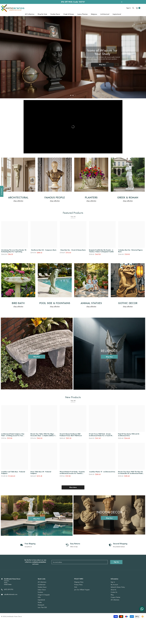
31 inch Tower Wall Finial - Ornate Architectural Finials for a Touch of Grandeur (100, 435)
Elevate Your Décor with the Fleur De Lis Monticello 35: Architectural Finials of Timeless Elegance (130, 472)
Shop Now (102, 65)
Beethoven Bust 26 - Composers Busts (43, 250)
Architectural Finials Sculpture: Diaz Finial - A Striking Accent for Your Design (12, 435)
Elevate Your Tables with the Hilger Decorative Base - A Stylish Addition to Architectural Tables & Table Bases (43, 435)
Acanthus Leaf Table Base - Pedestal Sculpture (13, 472)
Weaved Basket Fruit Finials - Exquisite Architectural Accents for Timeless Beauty (72, 472)
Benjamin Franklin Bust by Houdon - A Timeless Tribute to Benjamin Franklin (101, 251)
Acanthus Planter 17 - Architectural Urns (102, 472)
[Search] (133, 8)
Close (121, 2)
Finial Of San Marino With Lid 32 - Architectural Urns (129, 435)
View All (73, 217)
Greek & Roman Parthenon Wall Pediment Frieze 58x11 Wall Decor (71, 435)
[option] (73, 57)
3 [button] (75, 95)
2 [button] (73, 95)
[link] (18, 175)
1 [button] (70, 95)
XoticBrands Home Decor (14, 616)
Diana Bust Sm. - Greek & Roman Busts (73, 250)
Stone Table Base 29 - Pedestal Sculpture (41, 472)
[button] (9, 57)
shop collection (18, 201)
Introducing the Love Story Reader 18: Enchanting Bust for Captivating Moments (14, 251)
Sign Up (116, 562)
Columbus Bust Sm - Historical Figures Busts (130, 251)
